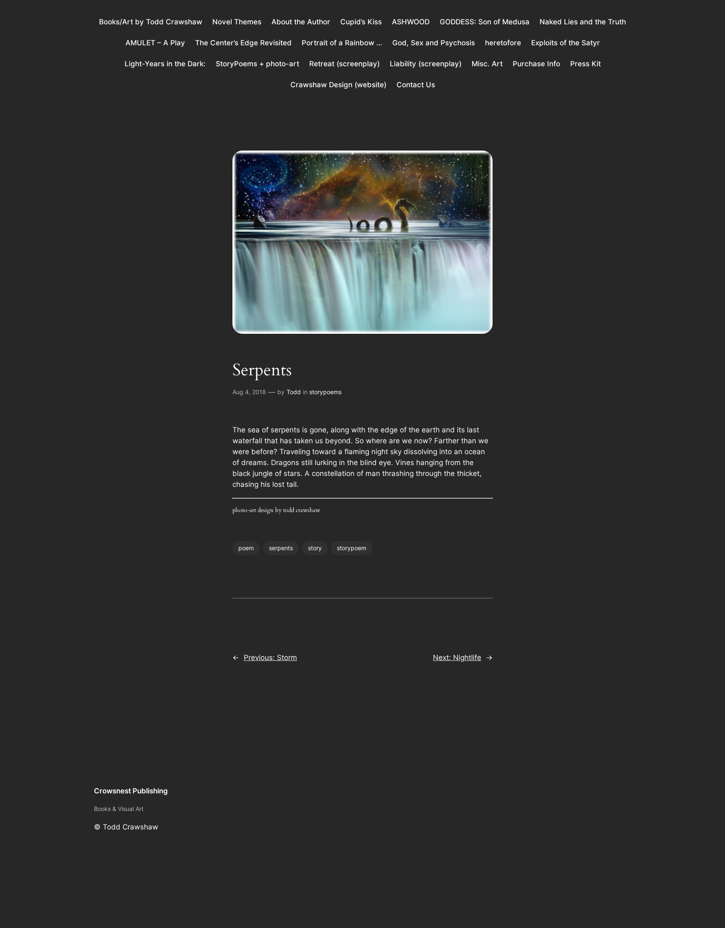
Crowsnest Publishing (131, 791)
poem (246, 547)
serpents (281, 547)
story (315, 547)
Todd (294, 391)
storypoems (325, 391)
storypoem (351, 547)
